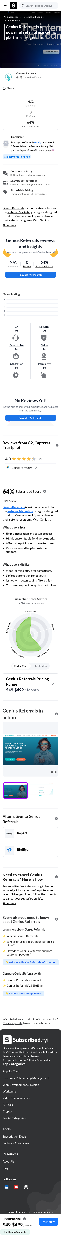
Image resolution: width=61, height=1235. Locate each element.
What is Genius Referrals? (23, 936)
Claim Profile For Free (17, 156)
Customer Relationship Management (26, 1078)
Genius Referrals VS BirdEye (25, 985)
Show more (9, 225)
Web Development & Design (21, 1085)
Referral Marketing (32, 16)
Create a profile (12, 1023)
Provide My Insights (30, 274)
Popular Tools (11, 1071)
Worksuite (9, 1091)
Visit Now (49, 1221)
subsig (37, 142)
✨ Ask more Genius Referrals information (30, 962)
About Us (8, 1161)
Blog (5, 1168)
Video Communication (17, 1098)
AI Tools (8, 1104)
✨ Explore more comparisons (23, 993)
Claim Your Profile (40, 1059)
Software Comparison (16, 1143)
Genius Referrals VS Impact (24, 980)
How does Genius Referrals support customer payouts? (29, 952)
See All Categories (14, 1118)
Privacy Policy (41, 1212)
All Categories (11, 16)
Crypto (7, 1111)
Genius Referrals (12, 20)
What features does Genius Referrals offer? (30, 943)
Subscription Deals (14, 1136)
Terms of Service (16, 1212)
